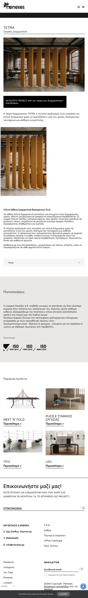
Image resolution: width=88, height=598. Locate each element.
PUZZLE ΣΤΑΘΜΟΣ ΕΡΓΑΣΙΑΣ (59, 417)
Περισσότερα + (12, 423)
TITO (6, 462)
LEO (49, 462)
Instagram (8, 567)
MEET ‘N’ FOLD (14, 419)
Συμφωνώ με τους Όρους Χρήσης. (61, 575)
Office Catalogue (53, 540)
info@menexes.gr (15, 544)
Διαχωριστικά (20, 31)
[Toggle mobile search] (79, 7)
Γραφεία (7, 31)
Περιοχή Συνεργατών (55, 535)
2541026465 (12, 538)
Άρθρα (47, 530)
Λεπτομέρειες (23, 399)
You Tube (8, 572)
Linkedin (7, 582)
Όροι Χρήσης (51, 545)
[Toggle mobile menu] (83, 7)
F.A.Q (47, 525)
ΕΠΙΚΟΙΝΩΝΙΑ (12, 508)
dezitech (48, 589)
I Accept (63, 594)
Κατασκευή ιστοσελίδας (56, 586)
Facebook (8, 562)
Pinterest (8, 577)
